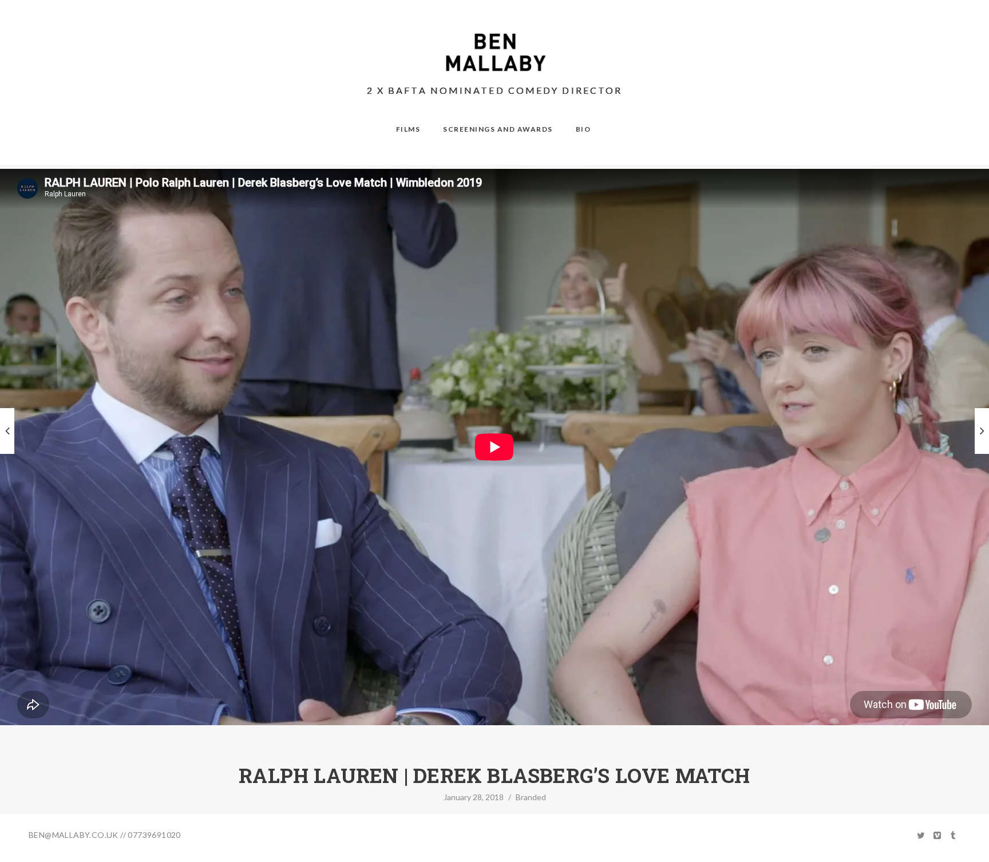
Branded (531, 797)
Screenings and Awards (498, 129)
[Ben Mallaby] (495, 52)
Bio (583, 129)
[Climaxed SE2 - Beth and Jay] (7, 431)
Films (408, 129)
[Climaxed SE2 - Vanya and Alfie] (982, 431)
